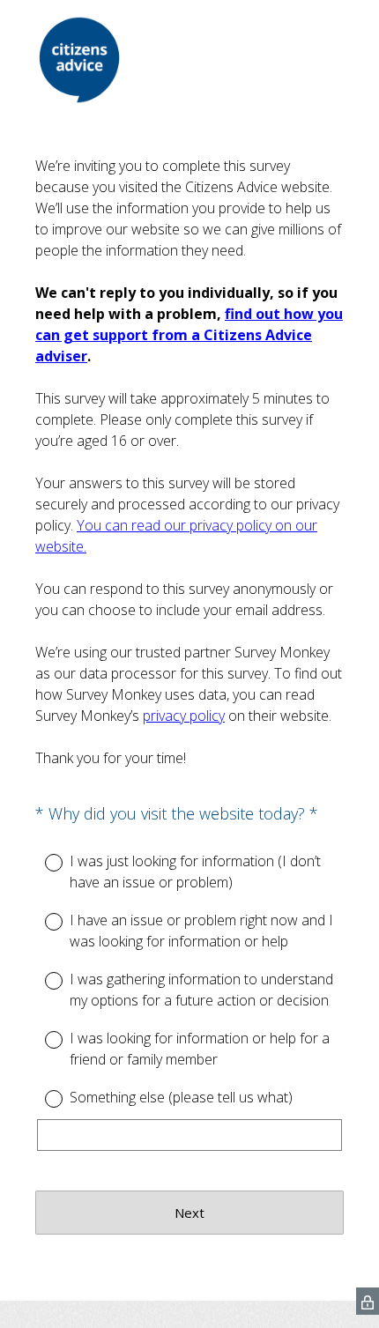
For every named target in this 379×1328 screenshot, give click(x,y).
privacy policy (184, 715)
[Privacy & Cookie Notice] (367, 1301)
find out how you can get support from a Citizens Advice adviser (189, 335)
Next (189, 1212)
